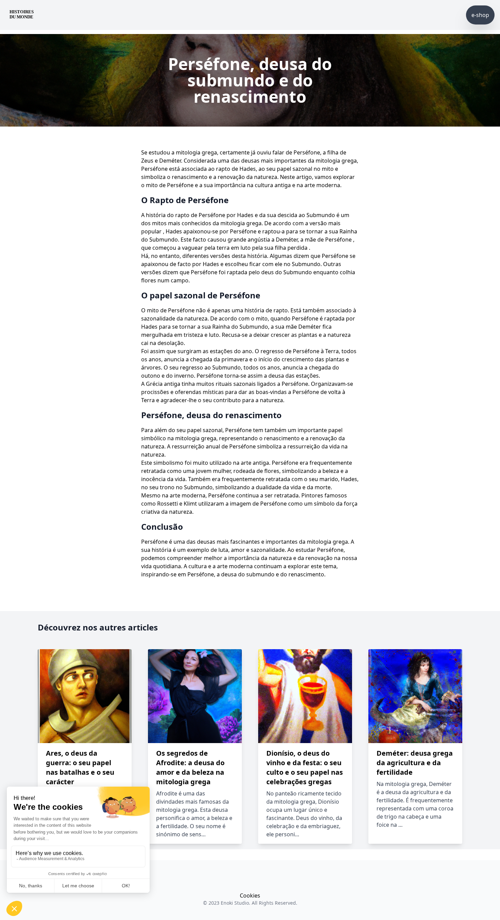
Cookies (250, 895)
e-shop (480, 15)
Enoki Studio (235, 903)
